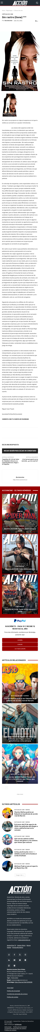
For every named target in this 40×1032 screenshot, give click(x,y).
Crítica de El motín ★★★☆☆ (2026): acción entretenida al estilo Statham (25, 854)
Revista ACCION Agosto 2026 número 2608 (20, 530)
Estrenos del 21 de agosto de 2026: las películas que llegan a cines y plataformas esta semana (20, 739)
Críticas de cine (18, 10)
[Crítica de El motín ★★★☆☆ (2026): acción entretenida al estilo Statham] (7, 852)
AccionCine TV (11, 945)
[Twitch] (9, 966)
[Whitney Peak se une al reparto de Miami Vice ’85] (7, 866)
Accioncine (8, 20)
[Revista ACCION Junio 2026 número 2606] (20, 594)
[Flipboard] (20, 960)
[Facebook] (14, 955)
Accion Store (21, 945)
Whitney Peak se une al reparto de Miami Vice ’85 (26, 867)
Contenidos (19, 526)
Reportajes (9, 10)
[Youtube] (14, 960)
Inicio (3, 10)
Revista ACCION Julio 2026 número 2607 (20, 570)
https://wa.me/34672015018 (23, 982)
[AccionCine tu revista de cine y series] (20, 889)
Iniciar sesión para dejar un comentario (20, 451)
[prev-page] (3, 787)
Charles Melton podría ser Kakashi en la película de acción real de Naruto (20, 699)
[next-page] (6, 787)
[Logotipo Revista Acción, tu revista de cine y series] (20, 3)
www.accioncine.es (24, 940)
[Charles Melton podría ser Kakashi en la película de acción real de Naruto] (20, 683)
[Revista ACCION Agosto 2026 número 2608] (20, 514)
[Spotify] (14, 966)
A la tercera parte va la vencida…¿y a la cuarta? (30, 460)
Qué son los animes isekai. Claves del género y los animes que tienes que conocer (20, 779)
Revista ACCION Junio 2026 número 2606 (20, 610)
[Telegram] (25, 960)
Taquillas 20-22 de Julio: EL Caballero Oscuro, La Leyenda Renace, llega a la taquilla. (10, 462)
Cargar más (19, 875)
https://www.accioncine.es (20, 479)
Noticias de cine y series (20, 695)
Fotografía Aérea (17, 947)
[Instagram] (25, 955)
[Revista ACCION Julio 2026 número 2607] (20, 554)
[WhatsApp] (9, 955)
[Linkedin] (9, 960)
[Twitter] (20, 955)
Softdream (18, 1024)
